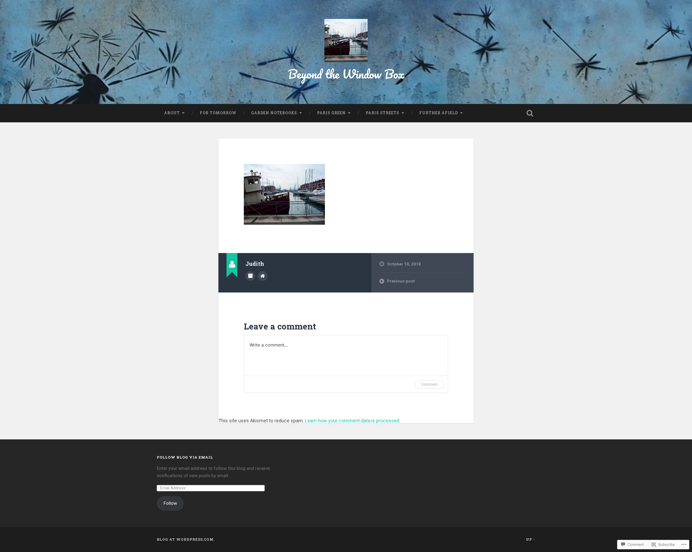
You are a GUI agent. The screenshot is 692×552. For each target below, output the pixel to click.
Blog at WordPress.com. (186, 539)
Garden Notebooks (274, 112)
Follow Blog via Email (185, 457)
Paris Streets (382, 112)
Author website (262, 276)
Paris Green (331, 112)
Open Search (529, 113)
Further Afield (438, 112)
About (172, 112)
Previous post (401, 281)
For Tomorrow (218, 112)
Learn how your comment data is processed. (352, 420)
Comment (429, 384)
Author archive (250, 276)
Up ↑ (530, 539)
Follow (170, 503)
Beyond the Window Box (346, 73)
